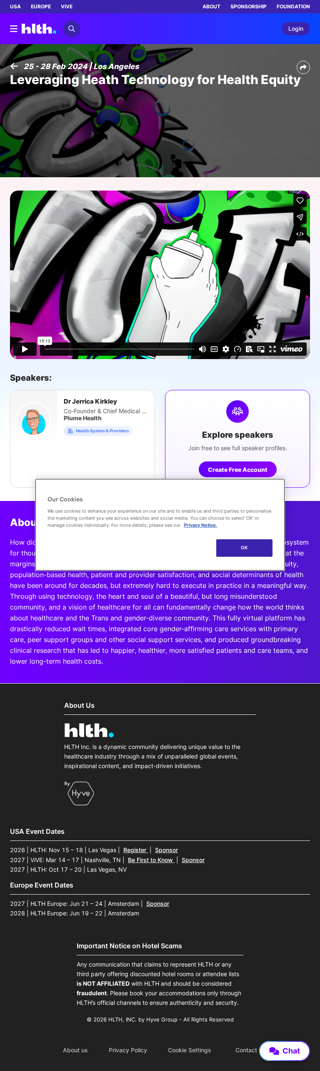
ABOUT (211, 6)
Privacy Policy (128, 1050)
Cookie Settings (189, 1050)
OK (244, 547)
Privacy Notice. (200, 525)
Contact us (250, 1050)
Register (135, 849)
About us (75, 1050)
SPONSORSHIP (248, 6)
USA (15, 6)
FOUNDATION (293, 6)
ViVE (66, 6)
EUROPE (41, 6)
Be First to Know (151, 859)
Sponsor (166, 849)
